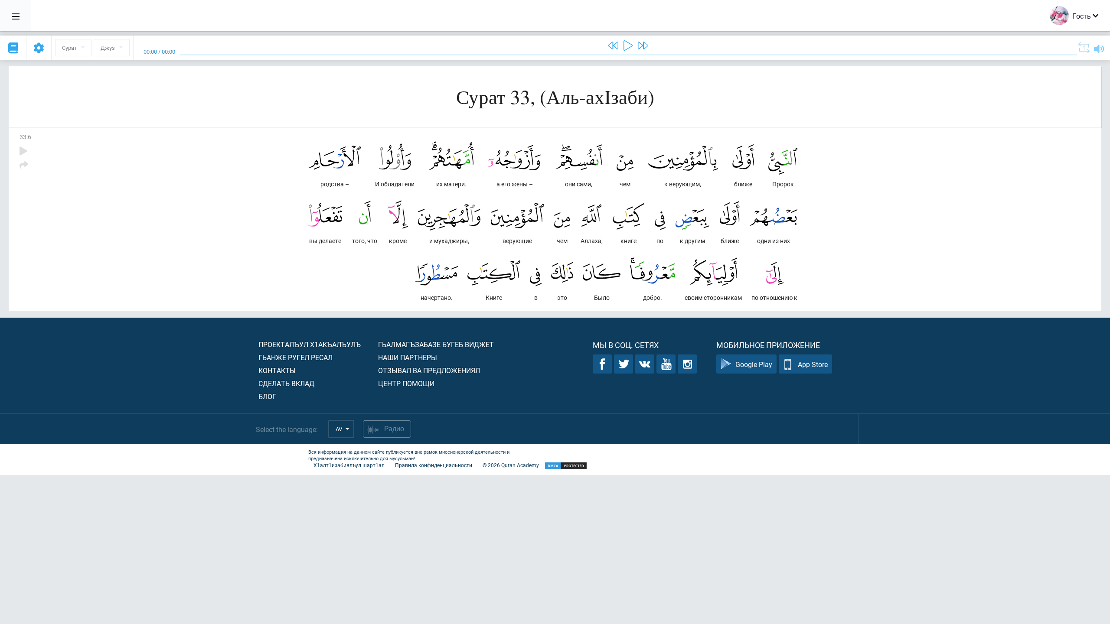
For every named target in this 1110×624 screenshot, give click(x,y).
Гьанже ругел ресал (295, 357)
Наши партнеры (407, 357)
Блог (267, 396)
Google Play (753, 364)
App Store (813, 364)
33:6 (25, 137)
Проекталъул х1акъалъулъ (309, 344)
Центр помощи (406, 383)
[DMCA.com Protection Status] (566, 466)
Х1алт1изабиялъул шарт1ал (349, 465)
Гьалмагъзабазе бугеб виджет (436, 344)
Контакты (277, 370)
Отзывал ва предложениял (429, 370)
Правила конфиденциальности (433, 465)
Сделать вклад (286, 383)
